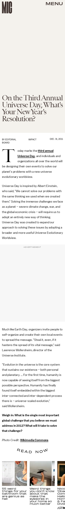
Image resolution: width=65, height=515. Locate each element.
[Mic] (7, 7)
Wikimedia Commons (34, 440)
